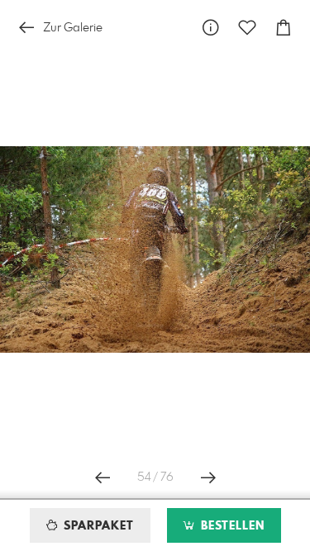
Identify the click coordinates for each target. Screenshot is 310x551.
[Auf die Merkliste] (247, 28)
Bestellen (231, 526)
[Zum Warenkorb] (283, 28)
